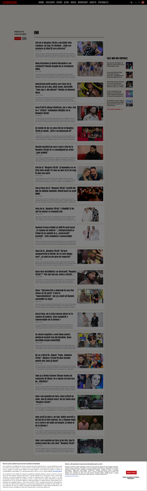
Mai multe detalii (57, 471)
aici (22, 482)
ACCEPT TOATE (131, 472)
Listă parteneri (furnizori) (71, 476)
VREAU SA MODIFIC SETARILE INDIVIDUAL (131, 477)
